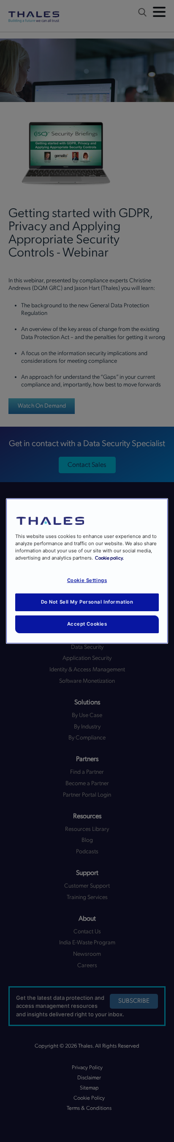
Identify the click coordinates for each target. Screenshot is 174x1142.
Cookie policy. (109, 558)
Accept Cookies (87, 624)
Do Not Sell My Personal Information (87, 602)
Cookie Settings (87, 580)
